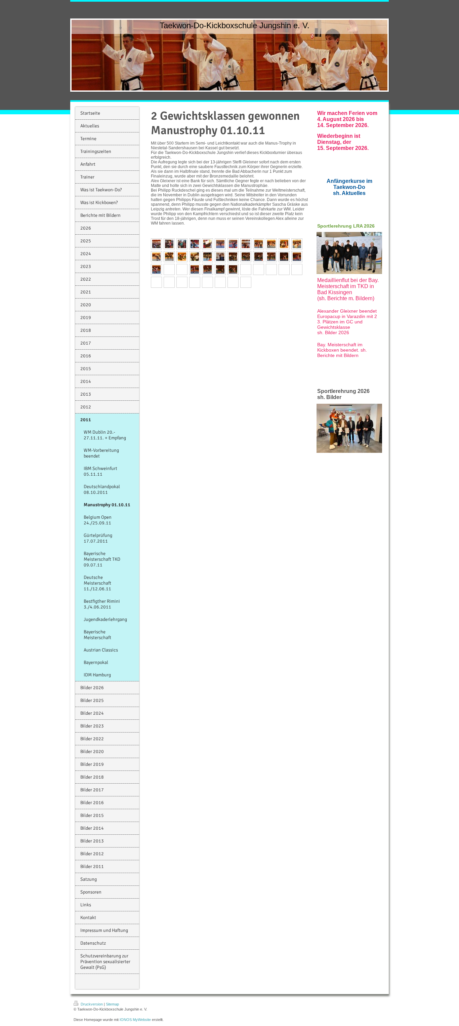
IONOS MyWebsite (135, 1020)
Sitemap (112, 1004)
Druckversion (92, 1004)
